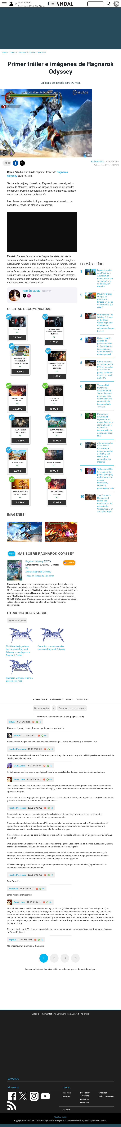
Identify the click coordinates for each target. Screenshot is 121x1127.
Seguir (11, 554)
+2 (51, 808)
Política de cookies (106, 1096)
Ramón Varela (97, 161)
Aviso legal (103, 1093)
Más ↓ (53, 4)
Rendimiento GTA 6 (26, 6)
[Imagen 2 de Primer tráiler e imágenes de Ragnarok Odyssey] (62, 531)
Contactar (66, 1096)
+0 (39, 722)
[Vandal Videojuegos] (60, 3)
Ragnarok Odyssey (34, 561)
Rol (26, 567)
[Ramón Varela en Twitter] (24, 296)
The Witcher (40, 6)
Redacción (66, 1093)
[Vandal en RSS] (12, 1105)
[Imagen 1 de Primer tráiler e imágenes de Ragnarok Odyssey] (24, 531)
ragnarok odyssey (17, 620)
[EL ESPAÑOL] (116, 4)
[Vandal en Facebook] (12, 1096)
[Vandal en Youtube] (45, 1096)
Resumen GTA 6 (24, 2)
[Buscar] (108, 3)
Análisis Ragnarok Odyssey (38, 571)
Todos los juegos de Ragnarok (39, 575)
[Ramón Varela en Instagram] (29, 296)
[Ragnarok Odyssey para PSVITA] (14, 570)
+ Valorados (56, 699)
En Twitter (82, 699)
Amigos (69, 699)
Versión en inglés (60, 1117)
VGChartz (66, 1110)
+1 (41, 939)
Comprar (70, 562)
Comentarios (40, 700)
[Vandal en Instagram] (34, 1096)
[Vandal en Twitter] (23, 1096)
